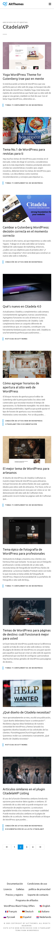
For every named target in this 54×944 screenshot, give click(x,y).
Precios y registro (14, 895)
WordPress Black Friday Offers (19, 906)
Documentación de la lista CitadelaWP (24, 829)
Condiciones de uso (37, 883)
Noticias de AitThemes (16, 339)
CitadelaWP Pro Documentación (21, 424)
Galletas (20, 889)
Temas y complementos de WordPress (24, 105)
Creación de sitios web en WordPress (24, 262)
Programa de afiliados (27, 900)
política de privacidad (39, 889)
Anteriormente (7, 847)
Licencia (8, 889)
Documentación (15, 883)
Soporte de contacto (38, 895)
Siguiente (40, 847)
